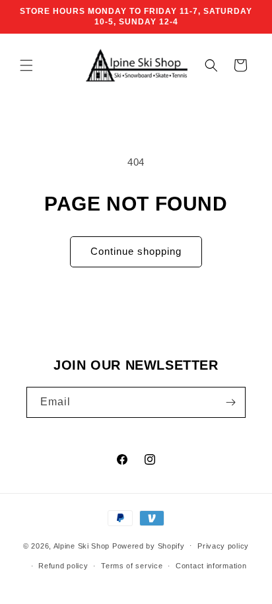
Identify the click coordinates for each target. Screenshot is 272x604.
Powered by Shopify (148, 545)
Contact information (211, 566)
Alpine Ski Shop (81, 545)
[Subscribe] (230, 402)
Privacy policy (223, 546)
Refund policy (63, 566)
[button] (26, 65)
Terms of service (131, 566)
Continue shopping (136, 251)
